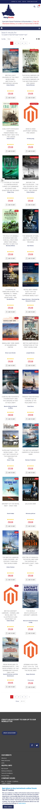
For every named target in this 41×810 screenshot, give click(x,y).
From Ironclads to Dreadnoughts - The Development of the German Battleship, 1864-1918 (10, 668)
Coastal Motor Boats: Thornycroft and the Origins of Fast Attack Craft (10, 400)
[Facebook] (32, 745)
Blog (19, 1)
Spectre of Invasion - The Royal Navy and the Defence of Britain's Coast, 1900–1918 (30, 561)
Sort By (3, 39)
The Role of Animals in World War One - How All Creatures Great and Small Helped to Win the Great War (10, 241)
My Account (4, 768)
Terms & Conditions (7, 773)
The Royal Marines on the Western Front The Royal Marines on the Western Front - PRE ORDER (30, 79)
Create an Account (32, 1)
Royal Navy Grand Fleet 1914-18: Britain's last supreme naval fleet (31, 292)
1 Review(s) (30, 680)
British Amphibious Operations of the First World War (30, 345)
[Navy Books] (8, 12)
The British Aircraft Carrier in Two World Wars (30, 452)
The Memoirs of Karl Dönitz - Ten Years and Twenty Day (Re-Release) (30, 239)
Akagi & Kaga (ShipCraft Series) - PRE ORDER (30, 131)
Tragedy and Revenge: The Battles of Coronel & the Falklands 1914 (30, 400)
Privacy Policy (5, 775)
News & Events (5, 760)
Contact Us (14, 1)
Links (2, 763)
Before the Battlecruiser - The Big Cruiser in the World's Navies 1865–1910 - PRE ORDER (31, 186)
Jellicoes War (30, 504)
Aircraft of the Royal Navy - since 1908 (10, 505)
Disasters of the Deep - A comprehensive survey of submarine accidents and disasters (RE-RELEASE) (10, 186)
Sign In (24, 1)
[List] (39, 39)
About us (4, 758)
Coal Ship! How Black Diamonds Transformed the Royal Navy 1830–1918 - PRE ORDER (10, 133)
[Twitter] (37, 745)
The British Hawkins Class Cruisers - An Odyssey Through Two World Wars (10, 560)
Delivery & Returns (6, 771)
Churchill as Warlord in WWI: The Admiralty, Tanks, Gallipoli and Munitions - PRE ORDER (10, 294)
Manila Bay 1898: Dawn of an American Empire (10, 345)
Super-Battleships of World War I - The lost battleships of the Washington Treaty (10, 454)
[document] (20, 798)
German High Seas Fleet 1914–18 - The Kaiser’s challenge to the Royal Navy (30, 667)
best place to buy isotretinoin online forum (19, 788)
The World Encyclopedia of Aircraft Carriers (30, 613)
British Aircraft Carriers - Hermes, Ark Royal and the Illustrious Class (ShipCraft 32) (10, 615)
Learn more (22, 803)
